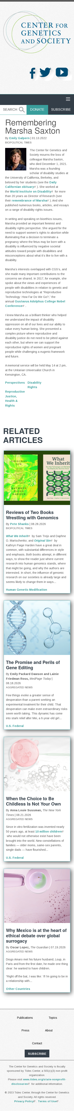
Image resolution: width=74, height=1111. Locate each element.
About (49, 1030)
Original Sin (42, 540)
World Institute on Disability (30, 191)
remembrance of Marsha (29, 200)
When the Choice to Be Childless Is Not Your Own (33, 801)
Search (10, 110)
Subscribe (61, 110)
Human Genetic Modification (26, 589)
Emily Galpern (19, 138)
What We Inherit (17, 536)
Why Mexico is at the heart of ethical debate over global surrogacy (36, 935)
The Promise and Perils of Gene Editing (33, 665)
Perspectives (15, 382)
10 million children (48, 831)
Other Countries (18, 988)
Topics (53, 1017)
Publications (25, 1017)
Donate (37, 110)
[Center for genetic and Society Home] (37, 32)
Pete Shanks (19, 524)
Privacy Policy (24, 1101)
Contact (37, 1043)
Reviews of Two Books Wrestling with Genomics (32, 515)
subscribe (37, 1053)
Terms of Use (47, 1101)
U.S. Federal (15, 726)
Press (25, 1030)
